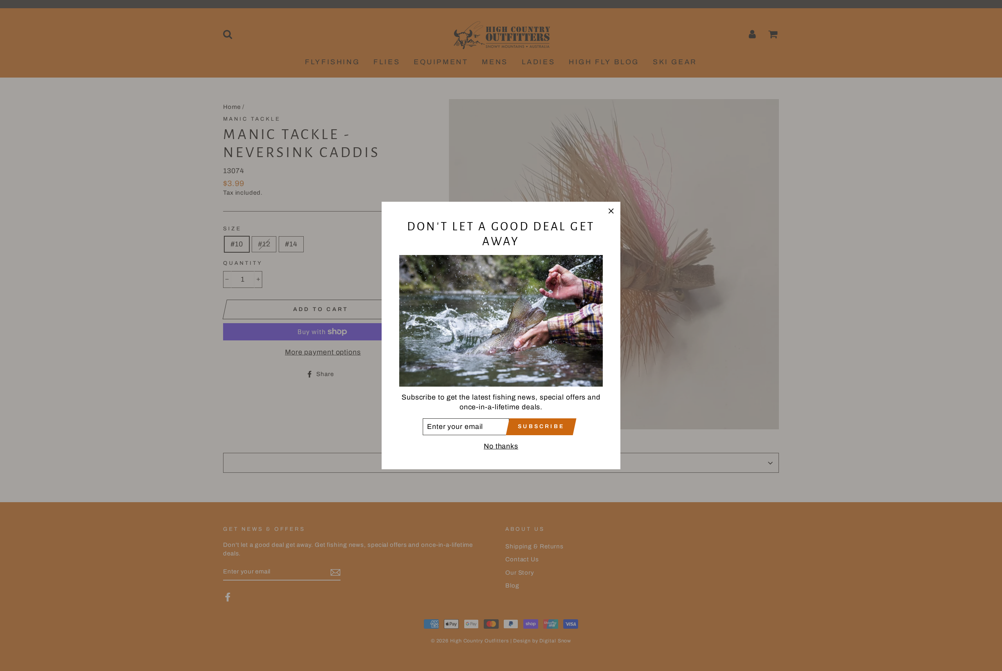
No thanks (501, 446)
